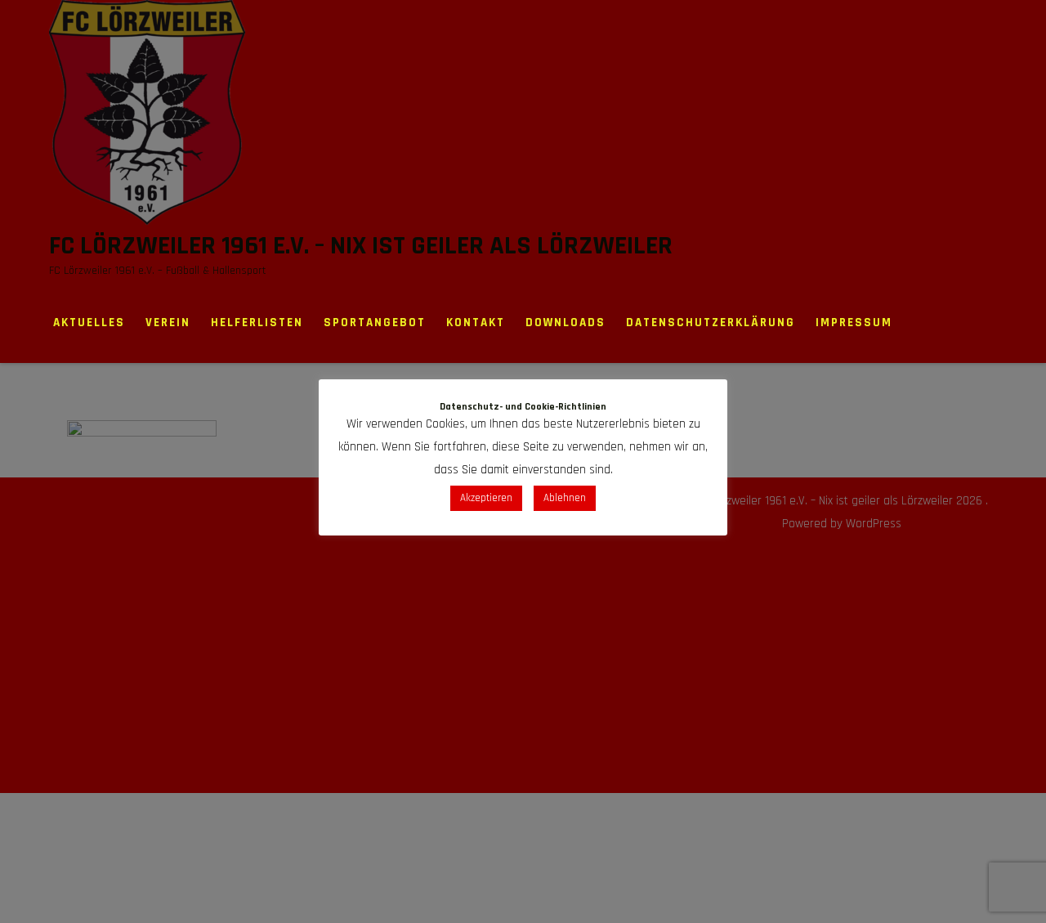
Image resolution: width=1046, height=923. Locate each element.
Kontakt (475, 322)
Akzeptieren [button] (486, 497)
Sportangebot (375, 322)
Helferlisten (257, 322)
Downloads (565, 322)
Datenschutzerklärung (710, 322)
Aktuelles (89, 322)
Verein (167, 322)
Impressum (854, 322)
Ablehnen (564, 497)
